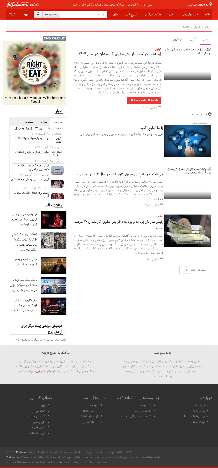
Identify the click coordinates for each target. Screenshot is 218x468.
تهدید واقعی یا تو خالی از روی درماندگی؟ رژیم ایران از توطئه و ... (24, 219)
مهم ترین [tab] (43, 122)
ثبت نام (40, 410)
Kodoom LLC (24, 452)
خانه (207, 14)
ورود (25, 14)
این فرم (35, 371)
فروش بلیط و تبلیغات (193, 416)
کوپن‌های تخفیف (88, 416)
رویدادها (93, 405)
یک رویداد (146, 405)
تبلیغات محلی (90, 421)
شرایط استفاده (37, 432)
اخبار (197, 26)
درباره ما (200, 405)
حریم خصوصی (37, 427)
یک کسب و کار (143, 410)
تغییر (198, 4)
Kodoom (11, 457)
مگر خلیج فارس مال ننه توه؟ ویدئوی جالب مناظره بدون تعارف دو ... (24, 308)
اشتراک (12, 14)
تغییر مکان (39, 421)
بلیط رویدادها (90, 410)
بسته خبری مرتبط (197, 270)
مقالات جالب (53, 205)
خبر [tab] (205, 39)
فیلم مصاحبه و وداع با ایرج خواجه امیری (25, 262)
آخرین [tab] (192, 39)
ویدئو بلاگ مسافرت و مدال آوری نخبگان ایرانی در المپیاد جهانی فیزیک (23, 284)
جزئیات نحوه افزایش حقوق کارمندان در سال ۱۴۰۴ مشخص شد (119, 174)
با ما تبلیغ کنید (151, 127)
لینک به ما (199, 421)
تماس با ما (199, 410)
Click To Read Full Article (144, 100)
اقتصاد (185, 26)
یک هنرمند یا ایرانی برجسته (136, 416)
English (34, 4)
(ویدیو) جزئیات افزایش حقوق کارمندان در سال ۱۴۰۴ (120, 53)
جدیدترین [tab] (29, 122)
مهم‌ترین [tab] (178, 39)
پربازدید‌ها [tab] (58, 122)
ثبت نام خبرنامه (36, 416)
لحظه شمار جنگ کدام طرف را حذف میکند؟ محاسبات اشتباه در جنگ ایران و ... (24, 242)
